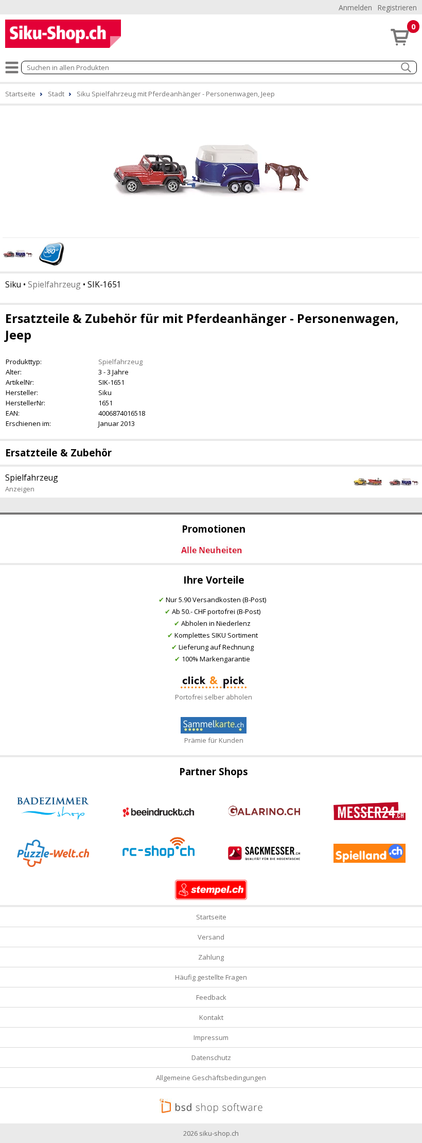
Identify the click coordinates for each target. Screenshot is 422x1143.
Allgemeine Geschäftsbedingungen (211, 1077)
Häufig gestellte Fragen (211, 977)
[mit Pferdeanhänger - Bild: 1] (211, 170)
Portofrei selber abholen (213, 697)
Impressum (211, 1037)
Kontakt (211, 1017)
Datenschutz (211, 1057)
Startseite (211, 917)
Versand (211, 937)
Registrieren (397, 7)
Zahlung (211, 957)
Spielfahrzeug (54, 284)
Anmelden (355, 7)
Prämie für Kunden (213, 740)
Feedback (211, 997)
